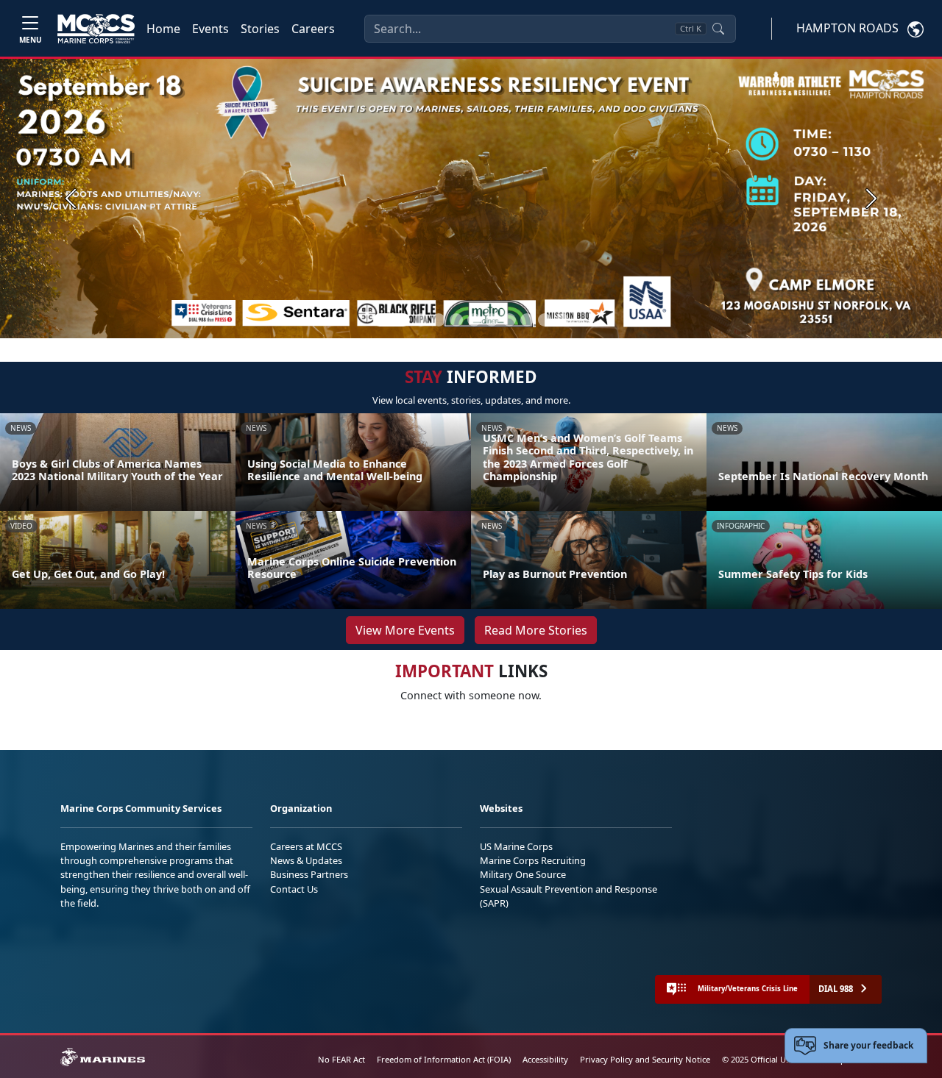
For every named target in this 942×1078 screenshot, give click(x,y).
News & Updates (306, 860)
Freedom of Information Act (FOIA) (444, 1059)
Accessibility (545, 1059)
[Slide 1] (391, 319)
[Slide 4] (456, 319)
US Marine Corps (516, 846)
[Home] (96, 28)
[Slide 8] (527, 319)
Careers (313, 29)
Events (210, 29)
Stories (260, 29)
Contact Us (294, 889)
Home (163, 29)
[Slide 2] (421, 319)
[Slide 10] (562, 319)
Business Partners (309, 874)
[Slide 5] (474, 319)
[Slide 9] (544, 319)
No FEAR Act (341, 1059)
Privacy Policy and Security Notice (645, 1059)
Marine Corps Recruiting (533, 860)
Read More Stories (535, 630)
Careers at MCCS (306, 846)
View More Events (405, 630)
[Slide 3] (438, 319)
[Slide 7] (509, 319)
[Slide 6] (491, 319)
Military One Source (523, 874)
